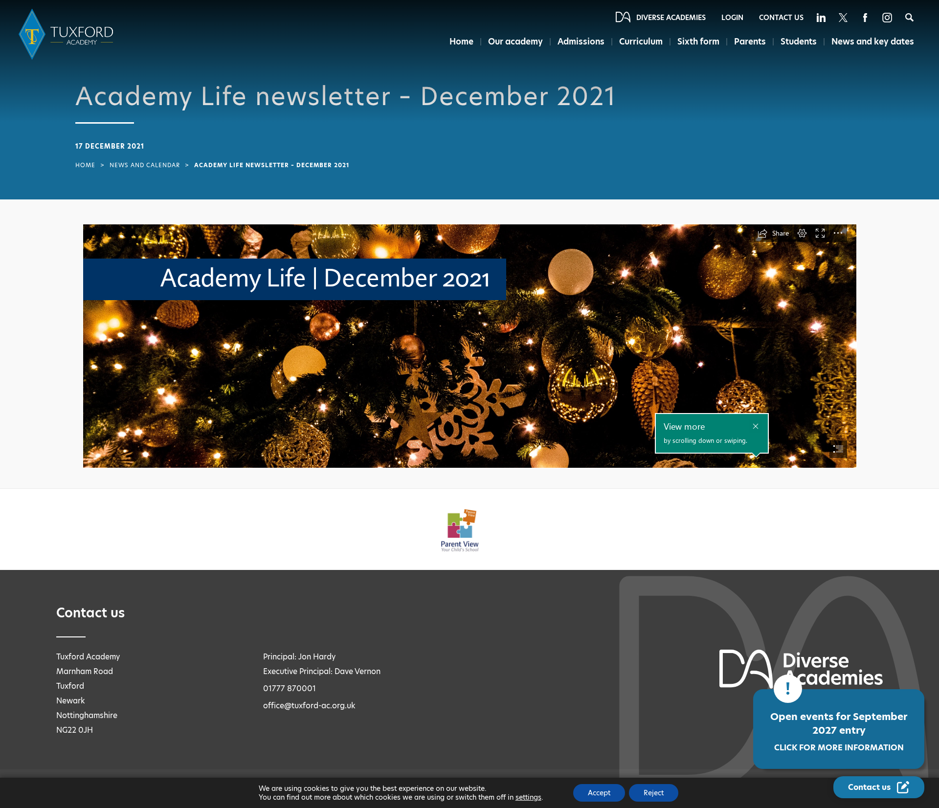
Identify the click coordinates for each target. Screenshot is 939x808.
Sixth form (698, 41)
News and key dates (872, 41)
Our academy (515, 41)
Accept (599, 793)
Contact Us (781, 17)
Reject (654, 793)
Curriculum (641, 41)
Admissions (581, 41)
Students (799, 41)
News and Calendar (145, 165)
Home (461, 41)
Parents (750, 41)
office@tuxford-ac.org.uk (309, 705)
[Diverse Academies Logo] (67, 34)
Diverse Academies (671, 17)
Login (732, 17)
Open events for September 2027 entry (838, 731)
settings (528, 797)
